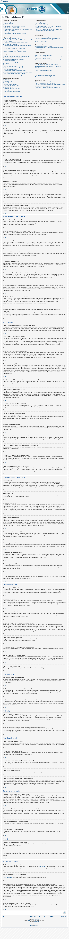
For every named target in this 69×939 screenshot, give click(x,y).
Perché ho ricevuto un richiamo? (10, 69)
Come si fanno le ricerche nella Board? (44, 54)
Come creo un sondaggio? (9, 60)
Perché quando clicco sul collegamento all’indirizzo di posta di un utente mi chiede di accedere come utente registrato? (18, 50)
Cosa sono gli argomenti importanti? (11, 88)
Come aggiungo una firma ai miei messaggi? (13, 59)
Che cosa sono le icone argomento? (11, 91)
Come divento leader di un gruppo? (43, 27)
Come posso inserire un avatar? (10, 47)
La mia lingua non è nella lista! (10, 44)
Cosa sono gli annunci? (8, 87)
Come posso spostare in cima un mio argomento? (14, 75)
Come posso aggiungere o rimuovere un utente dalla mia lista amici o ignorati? (49, 48)
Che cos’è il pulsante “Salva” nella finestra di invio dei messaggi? (18, 72)
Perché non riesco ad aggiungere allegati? (13, 67)
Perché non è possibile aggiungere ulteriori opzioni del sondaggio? (15, 62)
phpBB (29, 920)
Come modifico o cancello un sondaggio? (12, 65)
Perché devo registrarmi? (9, 22)
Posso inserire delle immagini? (10, 84)
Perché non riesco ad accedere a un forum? (13, 66)
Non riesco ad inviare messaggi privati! (44, 37)
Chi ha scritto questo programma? (43, 81)
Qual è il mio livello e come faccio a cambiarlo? (14, 48)
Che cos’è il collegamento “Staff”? (42, 32)
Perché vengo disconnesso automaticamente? (13, 32)
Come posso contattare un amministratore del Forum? (47, 87)
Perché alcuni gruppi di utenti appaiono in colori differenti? (48, 29)
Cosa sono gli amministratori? (42, 22)
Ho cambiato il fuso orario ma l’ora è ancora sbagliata (15, 42)
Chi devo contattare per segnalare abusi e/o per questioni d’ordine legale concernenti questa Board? (50, 85)
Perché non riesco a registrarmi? (10, 25)
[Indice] (34, 8)
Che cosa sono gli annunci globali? (11, 85)
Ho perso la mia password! (9, 30)
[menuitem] (43, 917)
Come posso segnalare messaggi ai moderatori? (14, 70)
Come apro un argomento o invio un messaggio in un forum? (17, 56)
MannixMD (36, 921)
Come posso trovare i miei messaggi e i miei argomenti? (48, 59)
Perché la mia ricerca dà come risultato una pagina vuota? (48, 57)
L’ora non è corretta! (7, 41)
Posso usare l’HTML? (8, 81)
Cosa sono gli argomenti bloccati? (11, 90)
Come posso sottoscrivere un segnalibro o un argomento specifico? (48, 67)
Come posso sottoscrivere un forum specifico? (45, 69)
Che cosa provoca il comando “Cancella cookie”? (14, 33)
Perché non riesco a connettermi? (11, 27)
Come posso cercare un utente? (42, 58)
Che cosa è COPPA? (8, 23)
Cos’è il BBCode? (7, 80)
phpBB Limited (41, 866)
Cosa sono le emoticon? (8, 82)
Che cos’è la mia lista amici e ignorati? (44, 46)
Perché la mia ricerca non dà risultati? (43, 55)
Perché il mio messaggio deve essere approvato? (14, 73)
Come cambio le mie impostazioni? (11, 38)
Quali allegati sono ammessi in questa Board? (45, 75)
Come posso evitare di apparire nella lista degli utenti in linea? (17, 39)
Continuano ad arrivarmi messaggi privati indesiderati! (47, 38)
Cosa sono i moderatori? (40, 23)
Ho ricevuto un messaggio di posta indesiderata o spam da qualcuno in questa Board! (48, 40)
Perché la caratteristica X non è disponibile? (45, 83)
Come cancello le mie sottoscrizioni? (43, 70)
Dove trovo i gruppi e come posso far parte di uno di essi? (48, 26)
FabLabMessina (36, 919)
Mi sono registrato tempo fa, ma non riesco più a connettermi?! (17, 29)
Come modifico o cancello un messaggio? (12, 57)
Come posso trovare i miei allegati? (43, 76)
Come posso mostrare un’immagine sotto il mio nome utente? (17, 45)
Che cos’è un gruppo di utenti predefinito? (44, 30)
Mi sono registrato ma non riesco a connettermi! (14, 26)
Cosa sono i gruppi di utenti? (41, 25)
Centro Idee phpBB (7, 877)
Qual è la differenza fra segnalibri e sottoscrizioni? (46, 64)
